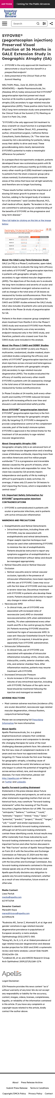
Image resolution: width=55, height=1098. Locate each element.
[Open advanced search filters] (44, 23)
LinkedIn (21, 782)
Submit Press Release (17, 1088)
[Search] (38, 23)
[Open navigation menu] (4, 23)
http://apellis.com (10, 778)
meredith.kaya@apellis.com (16, 913)
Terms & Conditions (39, 1088)
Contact (49, 1093)
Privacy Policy (35, 1093)
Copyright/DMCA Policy (14, 1093)
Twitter (8, 782)
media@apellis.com (11, 897)
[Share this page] (51, 23)
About (15, 1082)
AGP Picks (7, 4)
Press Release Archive (32, 1082)
